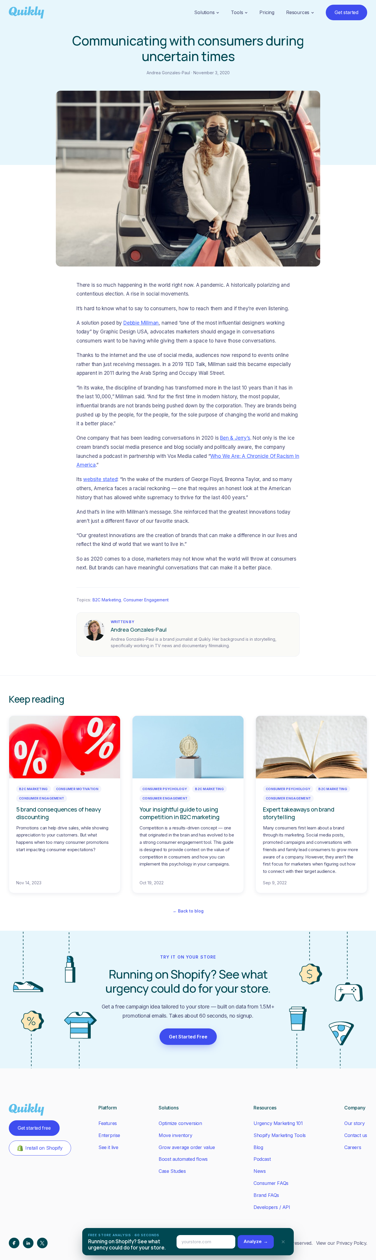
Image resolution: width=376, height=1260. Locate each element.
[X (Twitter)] (42, 1243)
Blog (258, 1147)
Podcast (262, 1159)
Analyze (256, 1241)
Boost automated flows (183, 1159)
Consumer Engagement (146, 599)
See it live (108, 1147)
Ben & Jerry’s (235, 438)
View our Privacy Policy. (341, 1243)
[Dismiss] (283, 1241)
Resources (297, 12)
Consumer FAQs (271, 1183)
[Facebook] (14, 1243)
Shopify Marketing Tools (280, 1135)
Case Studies (172, 1171)
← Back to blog (188, 910)
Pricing (266, 12)
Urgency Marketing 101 (278, 1123)
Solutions (204, 12)
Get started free (34, 1128)
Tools (237, 12)
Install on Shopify (44, 1148)
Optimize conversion (180, 1123)
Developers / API (272, 1207)
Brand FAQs (266, 1195)
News (260, 1171)
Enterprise (109, 1135)
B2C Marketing (107, 599)
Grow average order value (187, 1147)
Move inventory (175, 1135)
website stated (100, 479)
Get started (346, 12)
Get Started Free (188, 1037)
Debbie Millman (141, 323)
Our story (354, 1123)
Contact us (355, 1135)
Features (107, 1123)
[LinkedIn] (28, 1243)
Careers (352, 1147)
